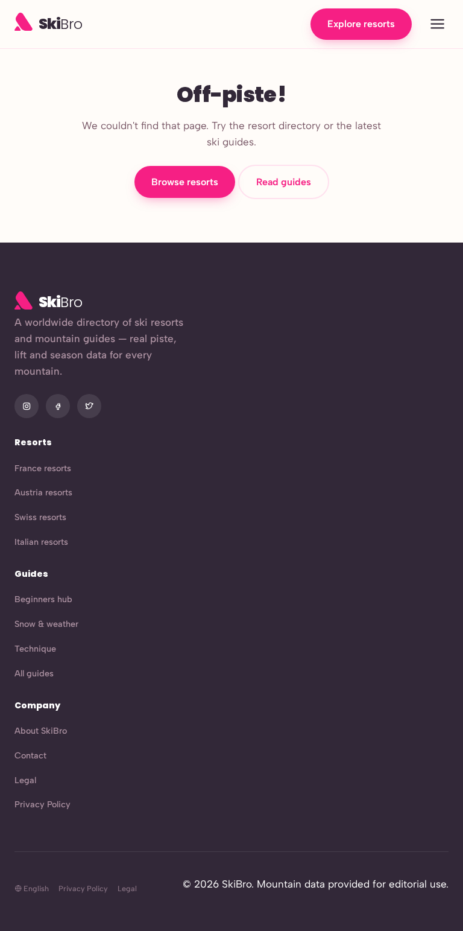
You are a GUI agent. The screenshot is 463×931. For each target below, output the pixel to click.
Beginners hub (43, 599)
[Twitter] (89, 406)
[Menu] (437, 24)
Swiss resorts (40, 517)
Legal (25, 780)
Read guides (283, 182)
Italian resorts (41, 541)
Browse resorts (184, 182)
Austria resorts (43, 492)
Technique (35, 648)
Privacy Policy (42, 804)
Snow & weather (46, 623)
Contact (30, 755)
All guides (34, 673)
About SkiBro (40, 730)
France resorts (42, 468)
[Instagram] (26, 406)
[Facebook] (58, 406)
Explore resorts (361, 24)
